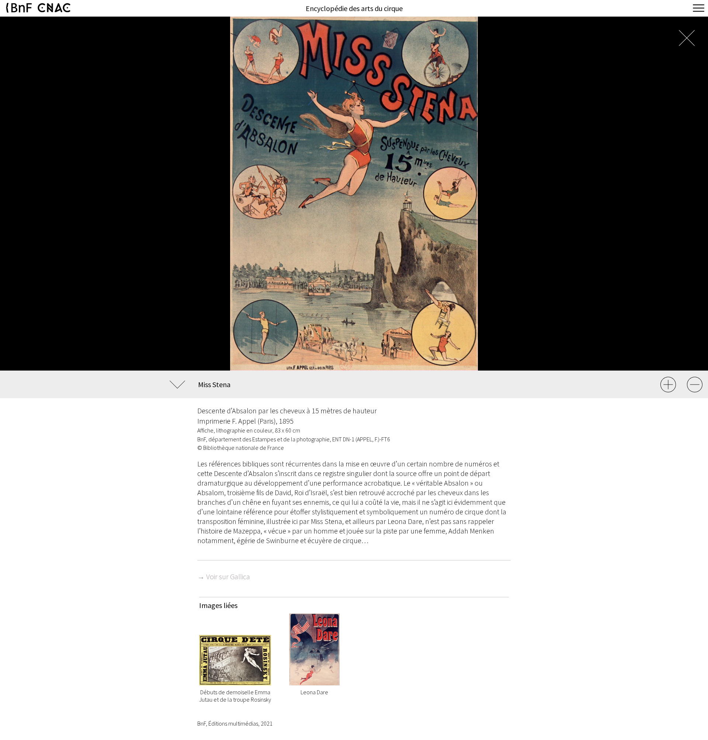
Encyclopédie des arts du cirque (354, 8)
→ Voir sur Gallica (223, 576)
